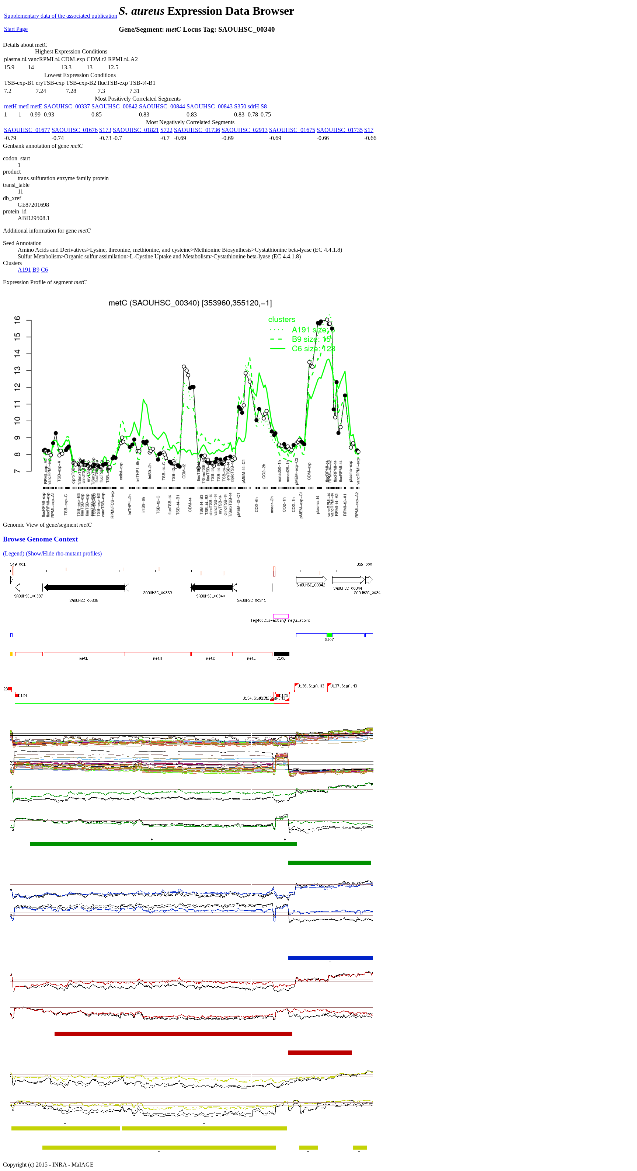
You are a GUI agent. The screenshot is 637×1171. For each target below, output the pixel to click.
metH (10, 106)
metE (36, 106)
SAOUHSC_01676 (75, 130)
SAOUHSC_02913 (245, 130)
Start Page (16, 29)
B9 (35, 269)
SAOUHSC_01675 (292, 130)
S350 (240, 106)
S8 (264, 106)
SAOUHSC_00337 (67, 106)
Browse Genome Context (40, 539)
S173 (105, 130)
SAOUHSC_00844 (162, 106)
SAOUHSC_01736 (197, 130)
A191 (24, 269)
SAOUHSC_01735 (340, 130)
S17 (368, 130)
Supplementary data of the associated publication (60, 16)
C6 (44, 269)
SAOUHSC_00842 (114, 106)
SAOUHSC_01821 (136, 130)
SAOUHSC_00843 (210, 106)
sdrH (253, 106)
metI (23, 106)
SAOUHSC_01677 (27, 130)
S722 (166, 130)
